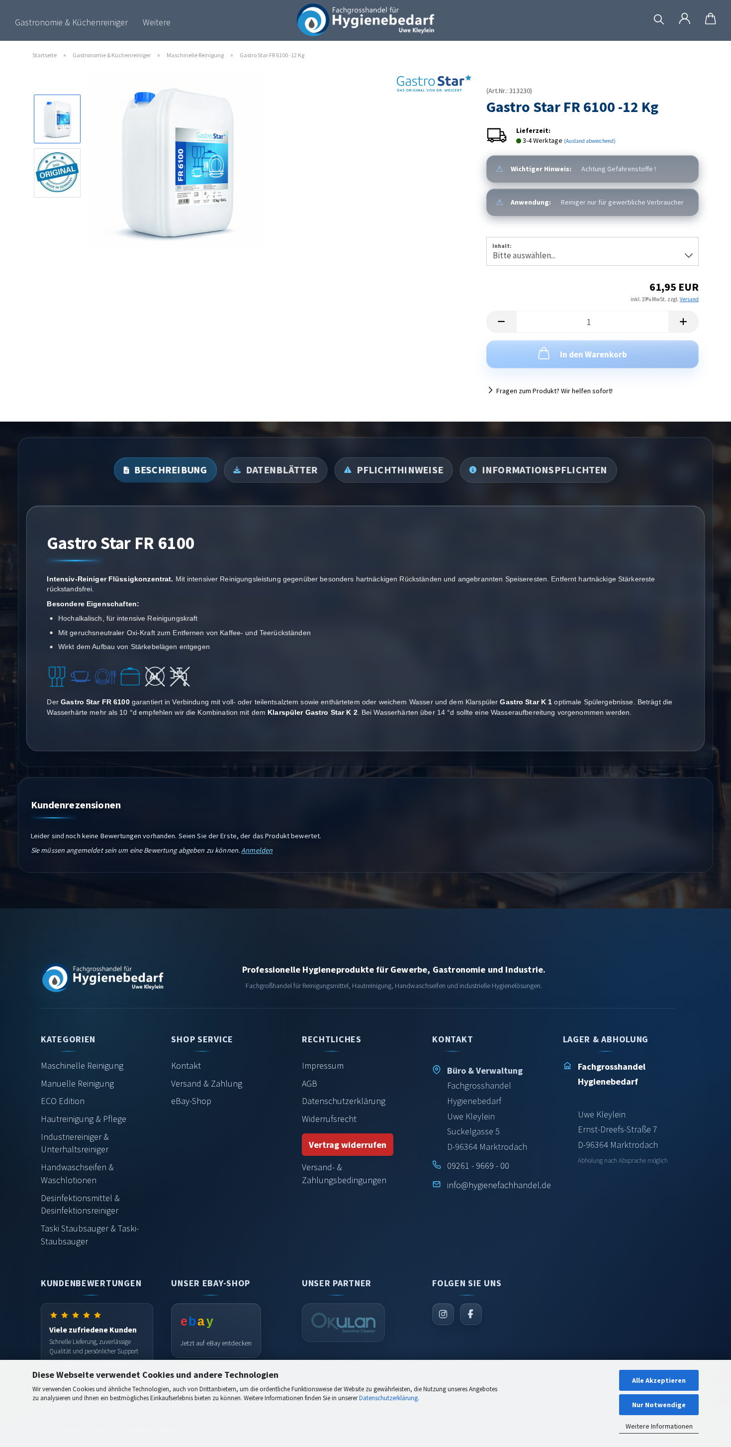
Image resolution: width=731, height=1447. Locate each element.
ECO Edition (63, 1101)
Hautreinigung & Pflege (83, 1118)
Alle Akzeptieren (659, 1380)
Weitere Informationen (659, 1426)
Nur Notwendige (659, 1404)
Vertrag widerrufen (347, 1144)
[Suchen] (659, 19)
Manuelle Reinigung (77, 1083)
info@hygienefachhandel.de (499, 1185)
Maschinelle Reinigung (82, 1065)
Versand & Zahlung (206, 1083)
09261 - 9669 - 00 (478, 1165)
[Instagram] (443, 1314)
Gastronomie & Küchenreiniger (71, 22)
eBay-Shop (191, 1101)
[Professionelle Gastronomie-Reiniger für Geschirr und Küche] (365, 22)
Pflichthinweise (400, 469)
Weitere (157, 22)
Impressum (323, 1065)
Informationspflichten (545, 469)
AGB (309, 1083)
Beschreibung (170, 469)
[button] (685, 19)
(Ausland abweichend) (590, 140)
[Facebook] (471, 1314)
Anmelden (257, 850)
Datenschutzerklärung (388, 1398)
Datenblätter (282, 469)
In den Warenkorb (593, 354)
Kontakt (186, 1065)
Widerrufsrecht (329, 1118)
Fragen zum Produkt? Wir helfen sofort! (554, 390)
